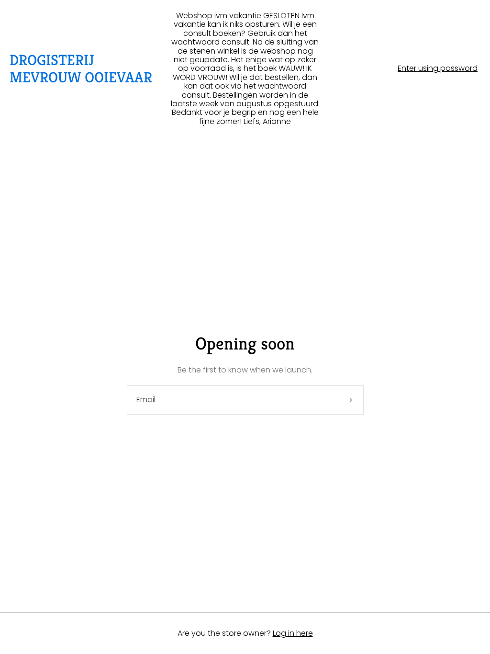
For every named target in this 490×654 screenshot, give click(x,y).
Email (146, 399)
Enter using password (438, 68)
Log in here (293, 633)
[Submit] (351, 400)
